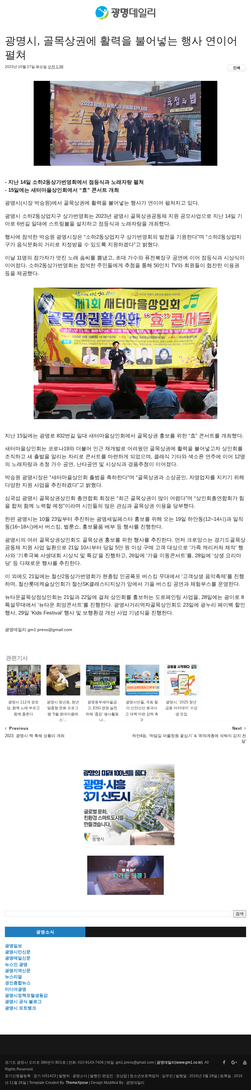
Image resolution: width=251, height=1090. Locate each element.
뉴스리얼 (13, 976)
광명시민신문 (18, 951)
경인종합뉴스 (18, 982)
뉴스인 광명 (16, 964)
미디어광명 (15, 989)
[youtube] (245, 1062)
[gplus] (234, 1062)
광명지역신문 (18, 970)
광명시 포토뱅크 (20, 1007)
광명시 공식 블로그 (23, 1001)
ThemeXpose (77, 1083)
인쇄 (236, 68)
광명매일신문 (18, 958)
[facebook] (224, 1062)
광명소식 (45, 932)
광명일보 (13, 945)
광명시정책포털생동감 (26, 995)
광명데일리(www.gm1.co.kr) (180, 1062)
